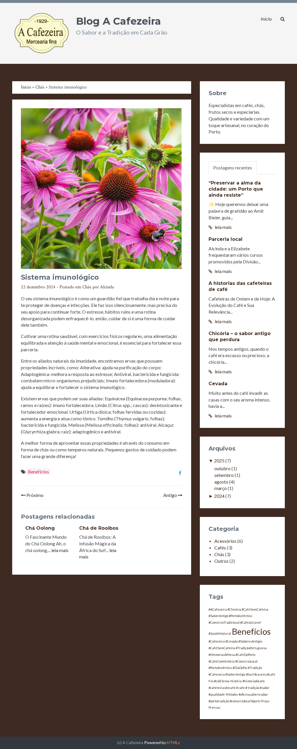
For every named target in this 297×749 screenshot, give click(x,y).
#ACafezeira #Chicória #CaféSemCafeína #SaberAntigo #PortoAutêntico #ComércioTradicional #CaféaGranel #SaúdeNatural (238, 621)
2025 (219, 460)
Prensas (214, 707)
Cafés (220, 547)
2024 (219, 496)
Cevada (218, 383)
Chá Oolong (40, 528)
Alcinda (107, 287)
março (220, 488)
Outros (221, 561)
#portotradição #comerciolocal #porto (234, 701)
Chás (86, 287)
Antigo (170, 495)
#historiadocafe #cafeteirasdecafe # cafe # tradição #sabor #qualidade (239, 687)
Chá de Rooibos (98, 528)
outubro (222, 468)
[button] (282, 19)
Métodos (232, 694)
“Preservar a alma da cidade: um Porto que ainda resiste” (236, 189)
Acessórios (225, 541)
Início (266, 18)
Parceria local (225, 239)
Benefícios (38, 471)
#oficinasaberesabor (253, 694)
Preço (265, 701)
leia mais (59, 550)
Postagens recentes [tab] (232, 167)
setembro (224, 475)
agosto (221, 481)
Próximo (35, 495)
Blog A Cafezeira (118, 21)
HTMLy (173, 742)
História (236, 681)
